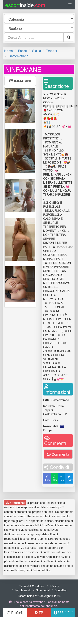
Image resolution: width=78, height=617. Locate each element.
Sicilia (36, 50)
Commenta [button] (60, 454)
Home (8, 50)
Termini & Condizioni (32, 586)
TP (40, 612)
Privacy (54, 586)
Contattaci (61, 590)
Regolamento (22, 590)
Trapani (51, 50)
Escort (22, 50)
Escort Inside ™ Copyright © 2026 (39, 596)
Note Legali (43, 590)
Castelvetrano (18, 56)
